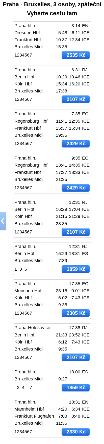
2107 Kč (76, 99)
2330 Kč (76, 431)
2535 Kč (76, 55)
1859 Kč (76, 269)
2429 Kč (76, 143)
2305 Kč (76, 313)
